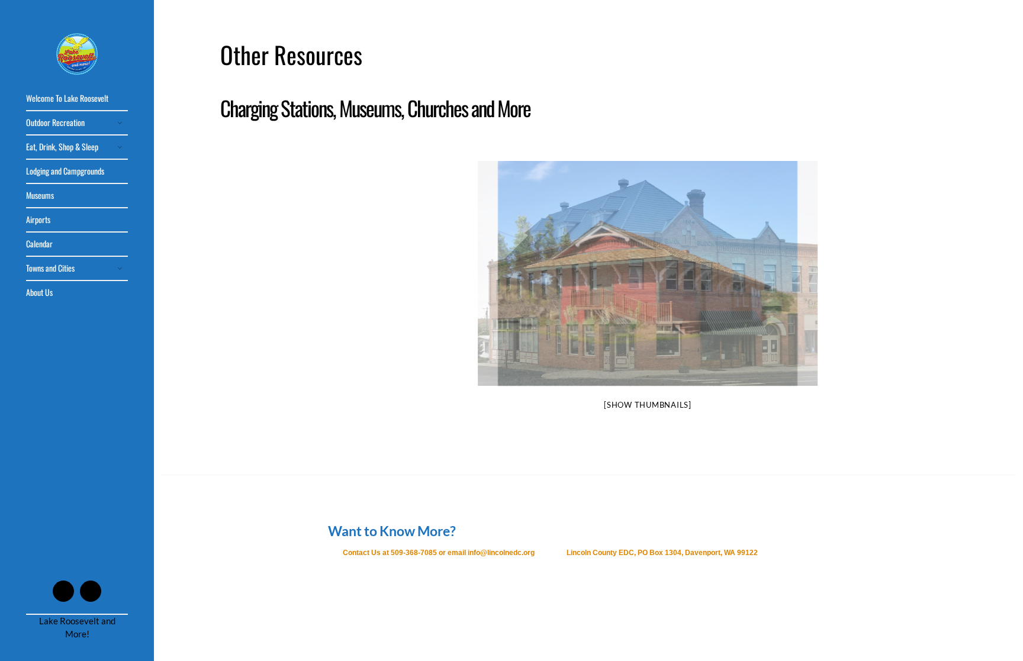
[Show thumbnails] (647, 405)
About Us (39, 292)
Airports (38, 219)
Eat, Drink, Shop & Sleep (62, 146)
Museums (40, 195)
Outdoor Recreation (55, 122)
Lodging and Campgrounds (65, 171)
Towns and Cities (50, 268)
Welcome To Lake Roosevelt (67, 98)
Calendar (39, 243)
